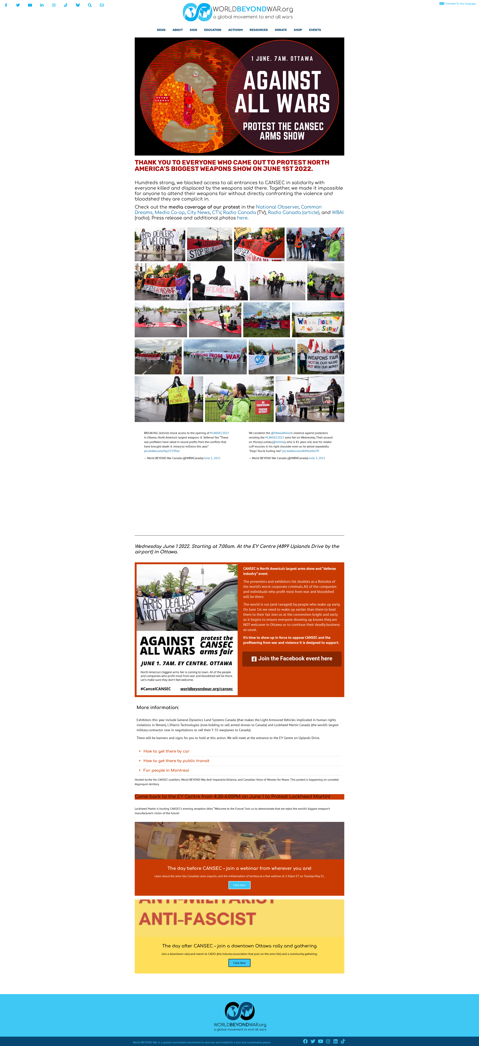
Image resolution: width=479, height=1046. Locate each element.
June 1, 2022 (212, 458)
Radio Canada (239, 212)
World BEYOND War (145, 1042)
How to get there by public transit (176, 761)
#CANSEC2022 (219, 433)
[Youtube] (320, 1041)
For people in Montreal (166, 770)
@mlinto (279, 442)
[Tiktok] (343, 1041)
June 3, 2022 (317, 458)
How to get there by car (167, 751)
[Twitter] (313, 1041)
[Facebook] (305, 1041)
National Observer (277, 207)
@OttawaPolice (281, 433)
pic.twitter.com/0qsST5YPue (162, 451)
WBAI (338, 212)
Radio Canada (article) (293, 212)
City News (198, 212)
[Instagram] (328, 1041)
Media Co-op (170, 212)
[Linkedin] (335, 1041)
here (242, 218)
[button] (239, 751)
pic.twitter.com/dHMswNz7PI (300, 451)
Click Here (239, 885)
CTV (216, 212)
